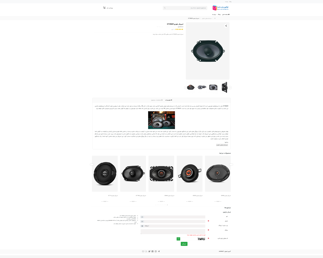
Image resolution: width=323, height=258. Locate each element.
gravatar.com (111, 220)
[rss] (146, 252)
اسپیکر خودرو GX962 (226, 195)
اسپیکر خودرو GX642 (169, 195)
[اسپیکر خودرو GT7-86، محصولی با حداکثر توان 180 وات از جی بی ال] (133, 174)
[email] (143, 252)
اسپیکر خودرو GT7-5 (113, 195)
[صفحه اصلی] (215, 18)
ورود (112, 8)
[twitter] (149, 252)
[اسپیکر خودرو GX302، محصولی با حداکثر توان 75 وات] (189, 174)
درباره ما (226, 1)
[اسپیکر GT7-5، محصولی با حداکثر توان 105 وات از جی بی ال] (105, 174)
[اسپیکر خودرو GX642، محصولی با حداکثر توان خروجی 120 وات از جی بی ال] (161, 174)
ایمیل (226, 221)
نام (227, 216)
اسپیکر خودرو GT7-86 (141, 195)
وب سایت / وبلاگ (223, 225)
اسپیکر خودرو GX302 (197, 195)
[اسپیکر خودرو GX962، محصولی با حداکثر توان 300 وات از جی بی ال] (218, 174)
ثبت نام (108, 8)
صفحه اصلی (225, 14)
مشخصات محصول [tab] (156, 100)
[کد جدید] (178, 239)
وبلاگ (230, 1)
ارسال (184, 244)
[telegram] (158, 252)
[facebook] (152, 252)
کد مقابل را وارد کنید (223, 238)
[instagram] (155, 252)
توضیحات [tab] (168, 100)
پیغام (226, 230)
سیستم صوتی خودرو (207, 18)
